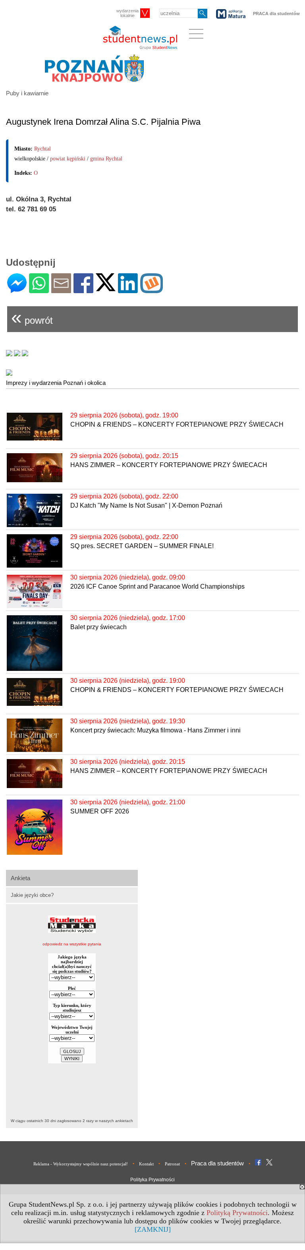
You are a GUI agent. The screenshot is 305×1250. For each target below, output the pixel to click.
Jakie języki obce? (32, 895)
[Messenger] (17, 289)
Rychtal (42, 149)
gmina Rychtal (106, 159)
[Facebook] (83, 289)
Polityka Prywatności (152, 1179)
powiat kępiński (67, 159)
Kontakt (146, 1163)
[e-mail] (61, 289)
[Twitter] (106, 287)
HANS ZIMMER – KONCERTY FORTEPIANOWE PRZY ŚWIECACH (168, 465)
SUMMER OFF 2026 (99, 811)
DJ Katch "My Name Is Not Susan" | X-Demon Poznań (146, 505)
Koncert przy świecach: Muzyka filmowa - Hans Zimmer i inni (155, 730)
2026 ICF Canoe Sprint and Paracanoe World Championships (157, 586)
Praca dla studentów (217, 1163)
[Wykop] (151, 289)
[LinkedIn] (128, 289)
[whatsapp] (39, 289)
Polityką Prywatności (237, 1213)
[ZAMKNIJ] (153, 1229)
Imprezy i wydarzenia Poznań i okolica (56, 382)
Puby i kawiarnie (27, 93)
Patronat (172, 1163)
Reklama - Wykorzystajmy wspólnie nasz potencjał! (80, 1163)
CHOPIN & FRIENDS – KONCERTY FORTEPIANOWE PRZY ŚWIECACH (177, 424)
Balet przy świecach (98, 627)
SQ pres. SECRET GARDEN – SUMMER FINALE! (142, 546)
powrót (32, 317)
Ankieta (20, 878)
